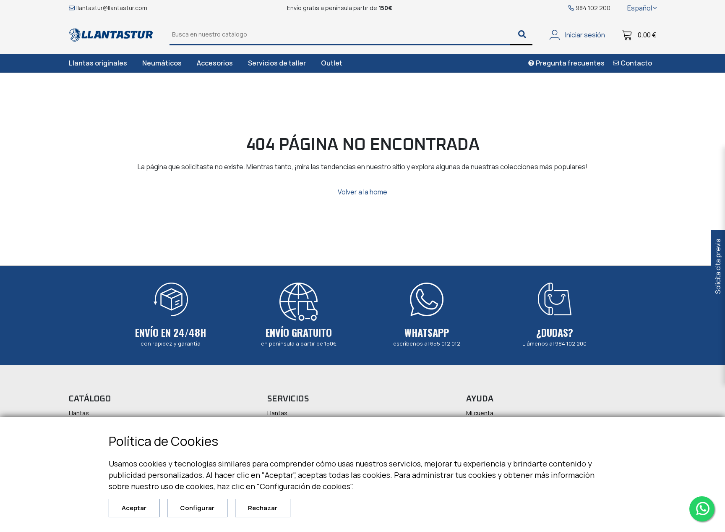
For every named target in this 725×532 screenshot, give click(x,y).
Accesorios (215, 63)
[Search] (521, 34)
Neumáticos (162, 63)
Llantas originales (98, 63)
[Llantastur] (111, 34)
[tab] (98, 63)
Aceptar (134, 507)
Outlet (331, 63)
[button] (641, 8)
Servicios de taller (277, 63)
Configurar (197, 507)
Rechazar (262, 507)
